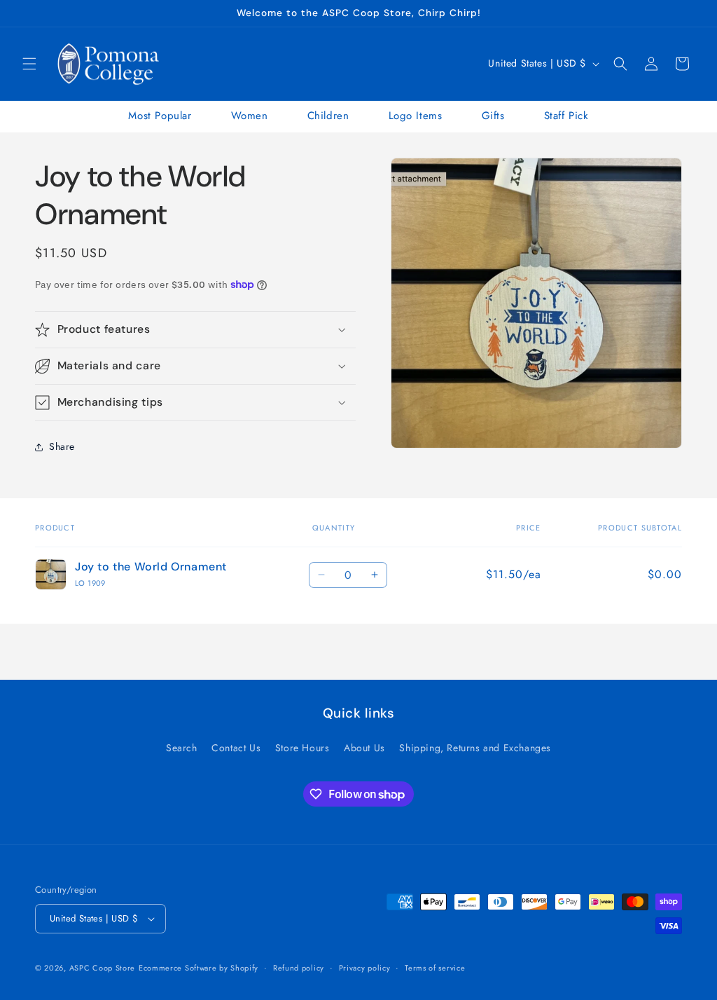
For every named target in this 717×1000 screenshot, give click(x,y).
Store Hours (302, 748)
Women (249, 115)
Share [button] (62, 446)
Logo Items (416, 115)
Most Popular (159, 115)
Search (181, 748)
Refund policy (298, 967)
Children (328, 115)
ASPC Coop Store (102, 967)
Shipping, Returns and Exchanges (475, 748)
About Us (364, 748)
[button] (29, 63)
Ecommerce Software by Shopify (198, 967)
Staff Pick (566, 115)
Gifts (493, 115)
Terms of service (435, 967)
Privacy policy (365, 967)
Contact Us (235, 748)
